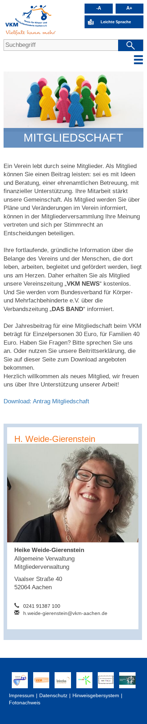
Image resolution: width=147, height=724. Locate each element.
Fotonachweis (24, 702)
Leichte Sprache (116, 22)
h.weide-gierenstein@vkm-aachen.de (65, 613)
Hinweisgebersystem (95, 695)
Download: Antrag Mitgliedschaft (46, 401)
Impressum (21, 695)
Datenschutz (53, 695)
